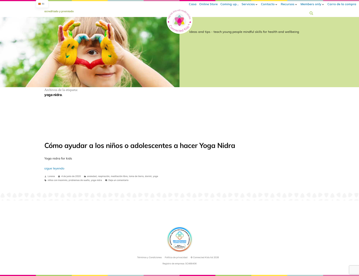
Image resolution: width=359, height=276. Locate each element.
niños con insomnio (57, 180)
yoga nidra (96, 180)
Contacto (268, 4)
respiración (104, 176)
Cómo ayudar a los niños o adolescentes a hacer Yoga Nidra (139, 145)
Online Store (208, 4)
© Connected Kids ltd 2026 (205, 257)
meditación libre (119, 176)
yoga (155, 176)
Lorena (51, 176)
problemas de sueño (79, 180)
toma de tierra (136, 176)
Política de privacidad (176, 257)
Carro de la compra (341, 4)
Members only (311, 4)
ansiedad (92, 176)
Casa (192, 4)
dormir (148, 176)
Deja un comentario (118, 180)
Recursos (287, 4)
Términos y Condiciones (149, 257)
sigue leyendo (54, 168)
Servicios (248, 4)
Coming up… (229, 4)
